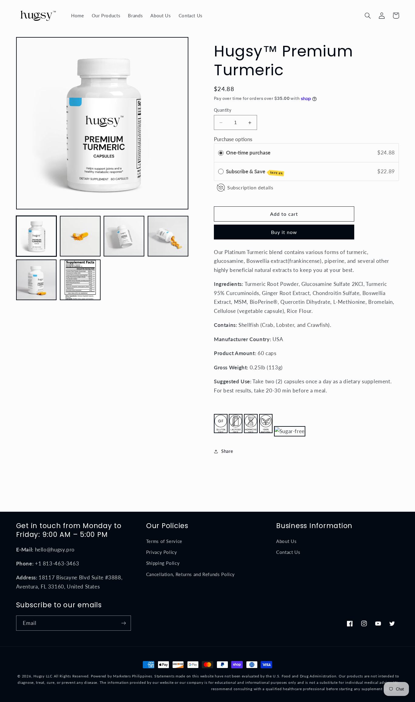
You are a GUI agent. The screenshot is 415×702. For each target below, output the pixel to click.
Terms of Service (164, 541)
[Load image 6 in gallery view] (80, 279)
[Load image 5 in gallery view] (36, 279)
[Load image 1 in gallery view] (36, 236)
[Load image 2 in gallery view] (80, 236)
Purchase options (233, 139)
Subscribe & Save (254, 171)
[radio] (221, 153)
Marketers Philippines (132, 676)
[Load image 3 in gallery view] (124, 236)
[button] (368, 15)
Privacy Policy (161, 552)
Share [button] (227, 451)
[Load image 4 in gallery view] (168, 236)
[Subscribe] (123, 623)
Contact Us (288, 552)
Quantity (222, 110)
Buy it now (284, 232)
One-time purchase (248, 152)
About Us (286, 541)
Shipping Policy (163, 563)
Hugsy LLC (43, 676)
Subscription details (250, 187)
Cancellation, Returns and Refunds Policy (190, 574)
